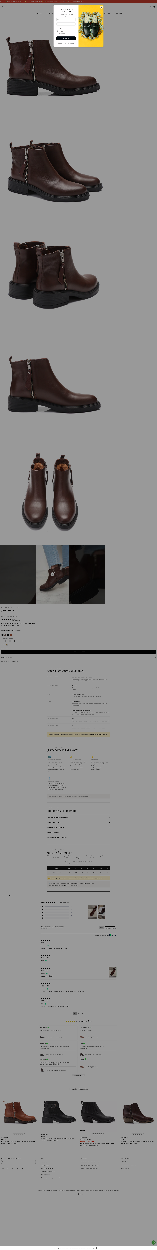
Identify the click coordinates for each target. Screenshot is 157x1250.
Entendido (100, 1248)
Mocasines (62, 33)
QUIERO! (66, 38)
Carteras (61, 31)
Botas (60, 28)
